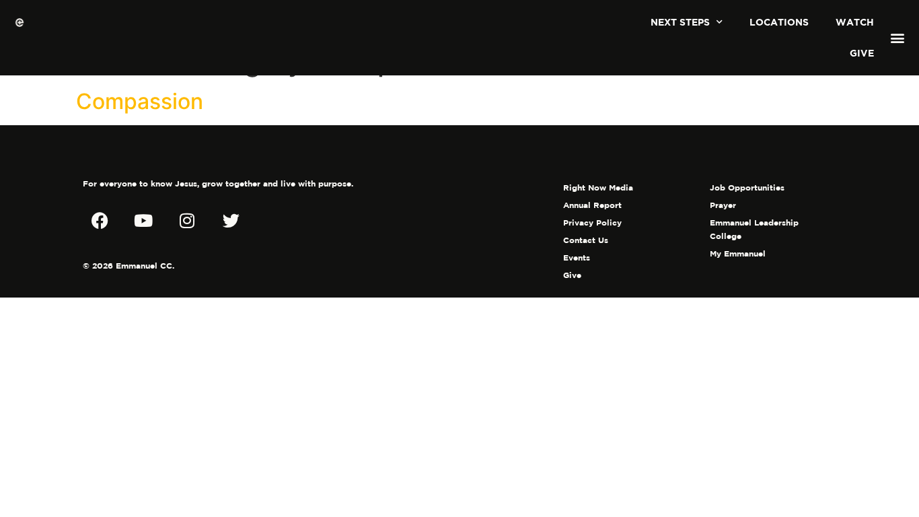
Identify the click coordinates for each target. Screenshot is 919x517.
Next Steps (680, 22)
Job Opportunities (747, 187)
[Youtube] (143, 220)
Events (576, 257)
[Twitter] (231, 220)
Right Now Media (598, 187)
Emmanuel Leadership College (754, 229)
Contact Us (585, 240)
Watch (855, 22)
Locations (779, 22)
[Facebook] (99, 220)
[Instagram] (187, 220)
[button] (898, 38)
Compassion (139, 101)
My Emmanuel (738, 253)
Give (862, 53)
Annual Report (592, 205)
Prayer (723, 205)
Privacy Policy (592, 222)
